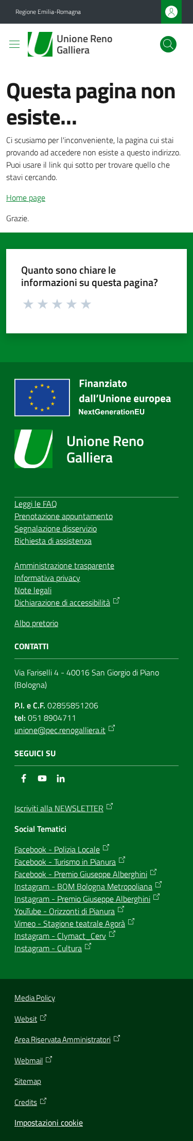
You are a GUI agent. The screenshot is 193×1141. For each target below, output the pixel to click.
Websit (25, 1019)
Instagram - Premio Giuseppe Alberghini (82, 899)
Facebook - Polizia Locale (57, 849)
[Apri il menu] (14, 44)
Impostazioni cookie (48, 1122)
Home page (25, 197)
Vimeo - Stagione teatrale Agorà (69, 923)
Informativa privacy (47, 578)
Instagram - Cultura (48, 948)
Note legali (32, 590)
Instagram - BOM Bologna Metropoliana (83, 886)
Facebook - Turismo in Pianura (65, 861)
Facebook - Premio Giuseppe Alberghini (80, 874)
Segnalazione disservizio (55, 528)
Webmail (28, 1060)
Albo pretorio (36, 623)
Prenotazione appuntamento (63, 516)
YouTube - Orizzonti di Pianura (64, 911)
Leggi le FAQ (35, 503)
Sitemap (27, 1081)
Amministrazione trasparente (64, 565)
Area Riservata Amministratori (62, 1039)
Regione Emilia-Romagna (48, 11)
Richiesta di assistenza (53, 540)
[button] (168, 44)
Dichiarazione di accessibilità (62, 602)
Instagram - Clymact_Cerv (60, 936)
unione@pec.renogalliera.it (60, 730)
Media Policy (34, 998)
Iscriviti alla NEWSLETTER (58, 808)
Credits (25, 1102)
